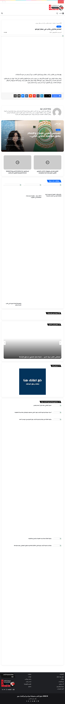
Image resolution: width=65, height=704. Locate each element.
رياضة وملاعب (28, 679)
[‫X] (12, 690)
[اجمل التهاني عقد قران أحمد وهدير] (57, 407)
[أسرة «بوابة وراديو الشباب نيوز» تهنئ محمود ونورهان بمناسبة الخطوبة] (57, 414)
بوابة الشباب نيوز (45, 109)
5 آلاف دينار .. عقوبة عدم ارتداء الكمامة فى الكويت (33, 196)
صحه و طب (28, 681)
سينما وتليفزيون (60, 686)
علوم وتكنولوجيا (27, 684)
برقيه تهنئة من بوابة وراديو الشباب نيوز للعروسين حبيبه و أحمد (35, 419)
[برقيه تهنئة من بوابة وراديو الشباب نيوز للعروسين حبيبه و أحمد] (57, 478)
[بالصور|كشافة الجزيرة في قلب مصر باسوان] (12, 243)
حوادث (29, 676)
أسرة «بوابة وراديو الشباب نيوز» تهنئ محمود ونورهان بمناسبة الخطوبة (33, 412)
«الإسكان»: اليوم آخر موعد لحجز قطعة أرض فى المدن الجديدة (53, 195)
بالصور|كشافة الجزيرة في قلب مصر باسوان (13, 304)
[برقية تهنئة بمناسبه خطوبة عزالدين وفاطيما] (57, 541)
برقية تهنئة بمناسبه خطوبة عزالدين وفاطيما (39, 539)
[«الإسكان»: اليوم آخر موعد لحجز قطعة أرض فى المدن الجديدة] (52, 188)
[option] (32, 136)
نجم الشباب (61, 681)
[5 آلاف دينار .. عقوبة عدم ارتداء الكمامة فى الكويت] (32, 189)
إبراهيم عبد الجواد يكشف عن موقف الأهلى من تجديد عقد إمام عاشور (40, 2)
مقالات (62, 679)
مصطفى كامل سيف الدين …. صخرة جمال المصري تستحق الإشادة (40, 357)
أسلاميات (62, 674)
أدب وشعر (61, 684)
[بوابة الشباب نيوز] (56, 7)
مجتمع (29, 686)
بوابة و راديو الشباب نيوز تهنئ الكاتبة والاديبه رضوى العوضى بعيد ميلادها (32, 546)
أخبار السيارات (60, 689)
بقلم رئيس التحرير (33, 698)
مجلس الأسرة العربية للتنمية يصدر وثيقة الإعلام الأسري (45, 134)
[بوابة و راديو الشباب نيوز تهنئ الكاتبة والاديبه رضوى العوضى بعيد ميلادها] (57, 604)
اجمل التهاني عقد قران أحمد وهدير (42, 405)
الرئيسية (58, 23)
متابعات (54, 23)
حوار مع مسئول (60, 676)
